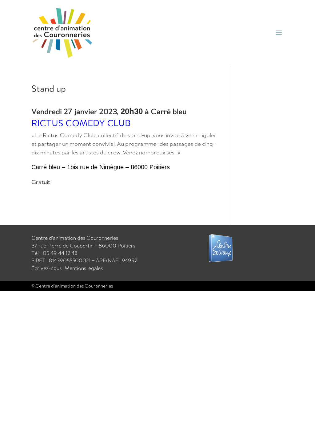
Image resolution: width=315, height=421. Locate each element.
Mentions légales (84, 268)
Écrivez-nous (47, 268)
